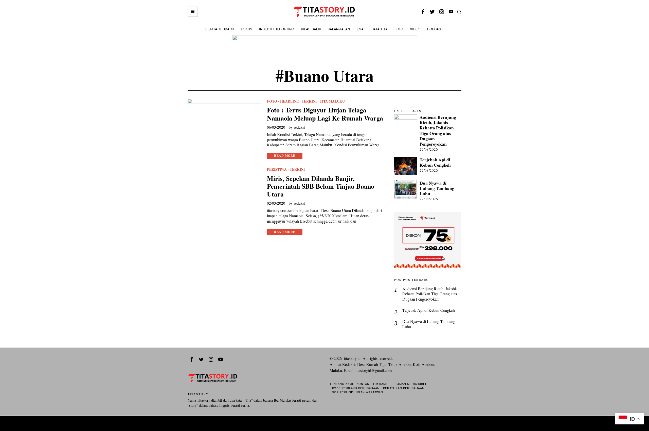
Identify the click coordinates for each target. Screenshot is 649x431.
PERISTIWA (277, 169)
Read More (284, 155)
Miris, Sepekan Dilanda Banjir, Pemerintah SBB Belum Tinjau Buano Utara (320, 186)
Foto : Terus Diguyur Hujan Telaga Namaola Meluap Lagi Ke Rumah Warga (325, 114)
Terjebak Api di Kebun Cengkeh (435, 162)
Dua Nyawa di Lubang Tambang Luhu (437, 188)
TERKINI (309, 101)
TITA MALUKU (332, 101)
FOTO (272, 101)
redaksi (299, 127)
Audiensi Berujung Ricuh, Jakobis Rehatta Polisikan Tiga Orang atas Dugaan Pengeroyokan (438, 130)
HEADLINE (289, 101)
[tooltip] (423, 11)
